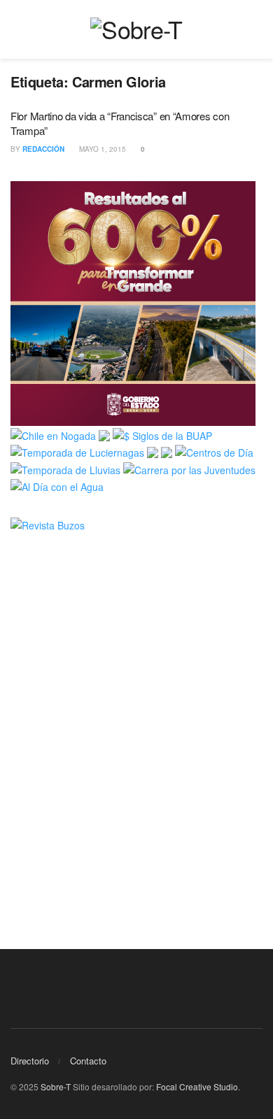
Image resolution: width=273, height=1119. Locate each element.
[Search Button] (256, 29)
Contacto (88, 1060)
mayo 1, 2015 (101, 149)
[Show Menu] (16, 29)
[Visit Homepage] (136, 29)
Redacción (43, 149)
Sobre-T (56, 1086)
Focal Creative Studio (197, 1086)
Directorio (29, 1060)
